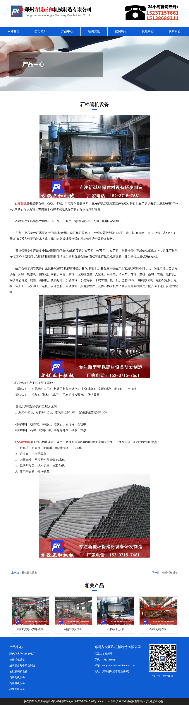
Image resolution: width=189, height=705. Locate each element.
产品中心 (67, 31)
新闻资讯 (94, 31)
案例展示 (121, 31)
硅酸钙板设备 (170, 572)
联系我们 (174, 31)
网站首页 (13, 31)
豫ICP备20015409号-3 (86, 701)
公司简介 (40, 31)
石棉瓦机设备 (29, 572)
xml (108, 701)
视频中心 (148, 31)
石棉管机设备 (17, 683)
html (101, 701)
